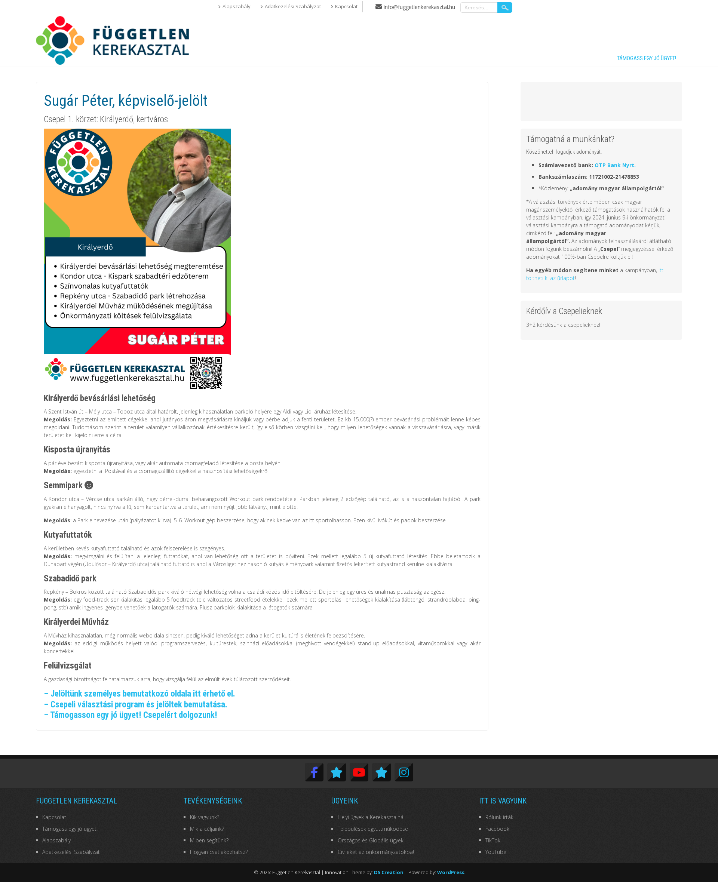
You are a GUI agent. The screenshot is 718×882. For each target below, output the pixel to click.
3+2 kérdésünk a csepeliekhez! (563, 324)
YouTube (495, 851)
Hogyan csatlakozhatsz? (219, 851)
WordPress (450, 872)
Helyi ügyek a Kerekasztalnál (371, 817)
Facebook (497, 828)
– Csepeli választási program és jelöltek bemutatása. (135, 705)
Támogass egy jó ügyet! (646, 58)
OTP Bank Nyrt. (615, 165)
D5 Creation (389, 872)
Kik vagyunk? (204, 817)
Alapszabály (237, 6)
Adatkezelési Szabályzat (293, 6)
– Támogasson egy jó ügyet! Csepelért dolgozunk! (130, 715)
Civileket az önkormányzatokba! (376, 851)
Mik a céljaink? (207, 828)
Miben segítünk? (209, 840)
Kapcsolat (346, 6)
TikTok (492, 840)
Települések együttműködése (373, 828)
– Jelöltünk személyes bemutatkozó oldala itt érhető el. (139, 694)
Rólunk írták (499, 817)
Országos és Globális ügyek (371, 840)
